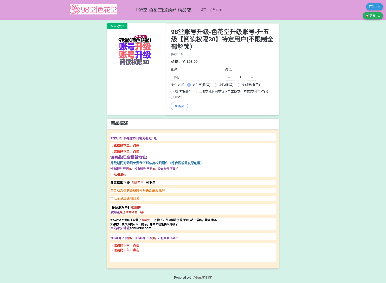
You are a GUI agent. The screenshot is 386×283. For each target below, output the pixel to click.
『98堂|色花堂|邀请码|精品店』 (164, 9)
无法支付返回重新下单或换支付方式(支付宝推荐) (233, 91)
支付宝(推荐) (201, 85)
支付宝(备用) (251, 85)
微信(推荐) (226, 85)
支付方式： (179, 85)
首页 (203, 10)
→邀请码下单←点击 (124, 145)
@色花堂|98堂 (202, 277)
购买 (179, 106)
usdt (178, 97)
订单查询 (215, 10)
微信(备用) (182, 91)
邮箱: (174, 69)
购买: (228, 69)
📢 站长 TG (372, 15)
